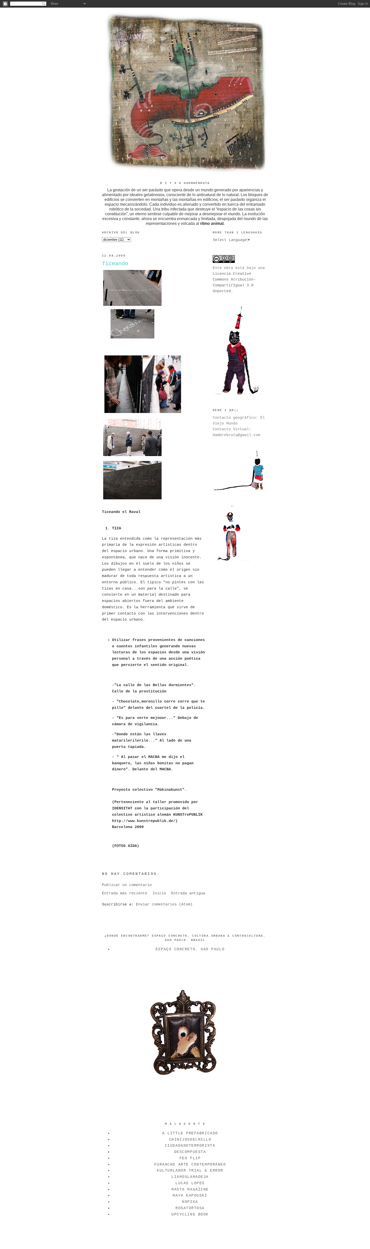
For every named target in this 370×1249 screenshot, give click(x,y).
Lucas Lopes (190, 1183)
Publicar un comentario (127, 885)
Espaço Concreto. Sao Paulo (190, 949)
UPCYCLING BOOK (190, 1214)
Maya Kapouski (190, 1195)
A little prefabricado (190, 1133)
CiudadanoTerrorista (190, 1145)
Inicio (159, 893)
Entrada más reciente (124, 893)
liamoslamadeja (190, 1177)
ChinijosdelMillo (190, 1139)
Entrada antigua (188, 893)
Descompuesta (190, 1152)
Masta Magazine (190, 1189)
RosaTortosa (190, 1208)
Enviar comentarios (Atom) (164, 904)
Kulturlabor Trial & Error (190, 1170)
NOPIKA (190, 1202)
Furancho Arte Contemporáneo (190, 1164)
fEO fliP (190, 1158)
